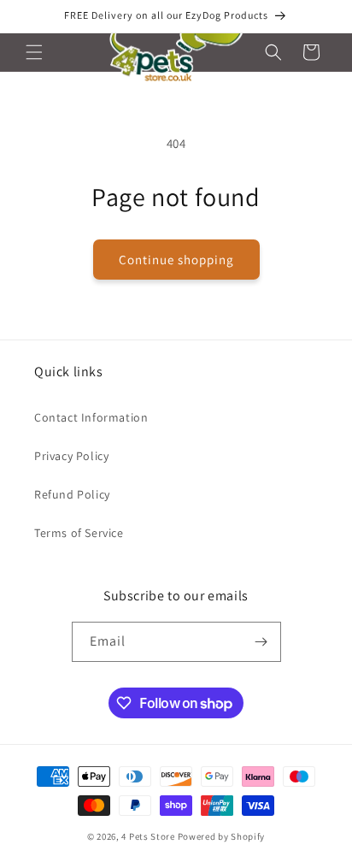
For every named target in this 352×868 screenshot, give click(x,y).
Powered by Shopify (222, 836)
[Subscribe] (261, 642)
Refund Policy (72, 494)
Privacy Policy (71, 456)
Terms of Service (79, 532)
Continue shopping (176, 259)
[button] (34, 52)
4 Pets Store (147, 836)
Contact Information (91, 417)
